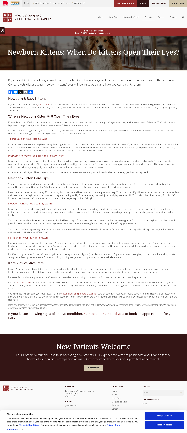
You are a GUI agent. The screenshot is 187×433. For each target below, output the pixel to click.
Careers (160, 17)
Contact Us (93, 368)
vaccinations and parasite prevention (79, 293)
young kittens (43, 104)
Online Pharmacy (125, 3)
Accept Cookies (164, 416)
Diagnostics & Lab (131, 17)
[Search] (181, 393)
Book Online (178, 3)
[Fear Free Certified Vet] (16, 3)
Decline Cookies (164, 425)
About (101, 17)
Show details (13, 429)
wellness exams (23, 282)
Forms (143, 3)
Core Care (113, 17)
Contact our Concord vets (104, 314)
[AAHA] (7, 3)
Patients (148, 17)
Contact (173, 17)
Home (114, 391)
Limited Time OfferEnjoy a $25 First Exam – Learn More (92, 32)
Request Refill (159, 3)
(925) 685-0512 (80, 3)
